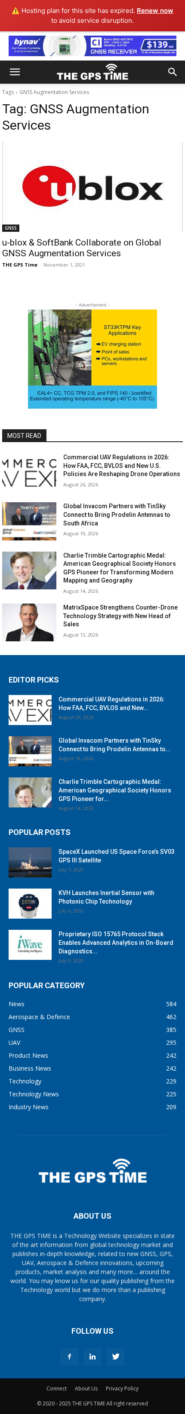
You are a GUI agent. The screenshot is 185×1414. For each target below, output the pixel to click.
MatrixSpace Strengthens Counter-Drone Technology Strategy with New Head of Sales (120, 616)
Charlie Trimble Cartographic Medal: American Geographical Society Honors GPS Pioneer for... (115, 790)
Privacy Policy (122, 1388)
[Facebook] (69, 1356)
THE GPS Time (19, 264)
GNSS (11, 228)
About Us (86, 1388)
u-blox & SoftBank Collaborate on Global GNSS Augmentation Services (81, 247)
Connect (56, 1388)
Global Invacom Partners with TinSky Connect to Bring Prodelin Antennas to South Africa (116, 514)
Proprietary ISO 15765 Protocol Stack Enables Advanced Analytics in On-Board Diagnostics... (116, 943)
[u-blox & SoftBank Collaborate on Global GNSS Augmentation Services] (92, 187)
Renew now (155, 10)
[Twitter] (115, 1356)
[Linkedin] (92, 1356)
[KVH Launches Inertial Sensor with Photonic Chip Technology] (30, 904)
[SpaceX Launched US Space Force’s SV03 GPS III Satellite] (30, 862)
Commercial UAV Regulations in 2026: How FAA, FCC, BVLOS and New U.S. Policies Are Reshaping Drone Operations (121, 465)
